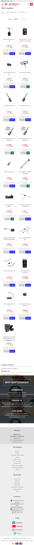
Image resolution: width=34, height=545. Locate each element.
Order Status (17, 485)
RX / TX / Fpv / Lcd (23, 12)
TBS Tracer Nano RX (9, 172)
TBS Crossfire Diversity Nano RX (25, 304)
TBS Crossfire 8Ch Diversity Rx (25, 271)
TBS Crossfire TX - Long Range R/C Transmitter (25, 40)
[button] (4, 53)
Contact (17, 453)
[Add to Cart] (28, 86)
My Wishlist (17, 483)
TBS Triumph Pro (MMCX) (9, 205)
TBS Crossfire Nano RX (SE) (9, 73)
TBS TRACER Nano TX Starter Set (9, 139)
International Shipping (17, 467)
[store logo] (12, 4)
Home (2, 12)
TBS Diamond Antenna (25, 72)
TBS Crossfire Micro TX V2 (9, 40)
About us (17, 451)
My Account (17, 479)
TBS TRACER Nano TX (9, 105)
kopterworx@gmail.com (17, 507)
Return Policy (17, 459)
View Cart (17, 481)
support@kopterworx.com (17, 504)
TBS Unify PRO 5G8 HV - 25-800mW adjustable (9, 238)
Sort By (10, 19)
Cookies (17, 469)
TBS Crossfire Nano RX (9, 271)
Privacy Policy (17, 463)
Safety (17, 457)
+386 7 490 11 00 (7, 1)
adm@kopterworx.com (17, 510)
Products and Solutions (11, 12)
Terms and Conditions (17, 465)
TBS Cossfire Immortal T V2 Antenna (25, 205)
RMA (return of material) (17, 487)
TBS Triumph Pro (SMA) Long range (25, 172)
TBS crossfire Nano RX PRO (25, 238)
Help (17, 491)
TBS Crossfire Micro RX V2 (9, 304)
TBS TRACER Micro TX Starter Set (25, 139)
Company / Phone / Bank (17, 455)
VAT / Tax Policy (17, 461)
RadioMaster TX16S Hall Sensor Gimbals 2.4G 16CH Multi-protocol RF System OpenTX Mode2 (9, 338)
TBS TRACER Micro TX (25, 105)
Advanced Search (17, 489)
